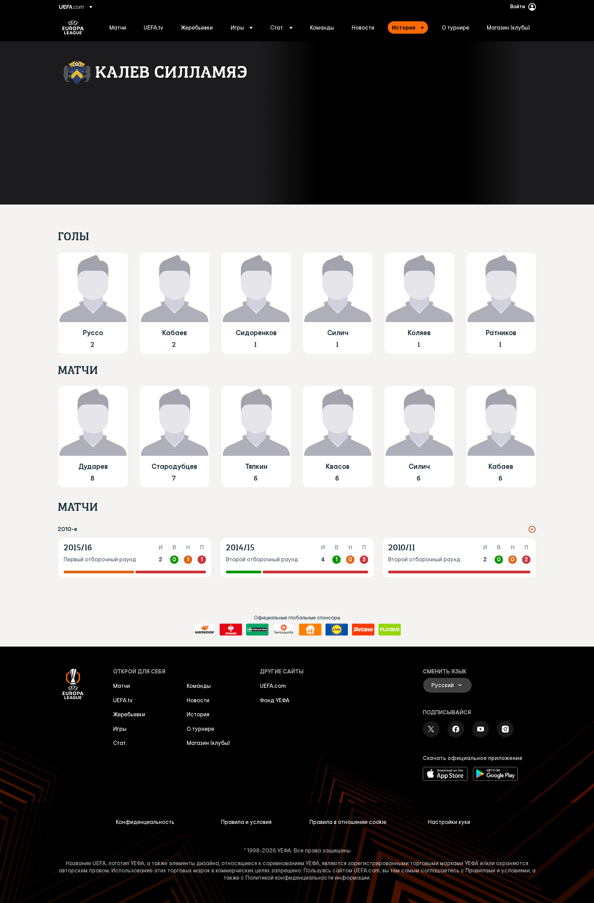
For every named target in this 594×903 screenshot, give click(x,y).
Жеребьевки (129, 714)
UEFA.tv (123, 700)
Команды (199, 686)
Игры (119, 729)
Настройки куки (449, 822)
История (198, 714)
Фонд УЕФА (274, 700)
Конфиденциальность (145, 822)
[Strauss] (231, 630)
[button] (241, 27)
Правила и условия (246, 822)
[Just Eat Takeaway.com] (310, 630)
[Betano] (363, 630)
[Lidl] (337, 630)
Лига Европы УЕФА (73, 27)
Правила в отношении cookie (347, 822)
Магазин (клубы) (208, 743)
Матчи (121, 686)
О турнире (200, 729)
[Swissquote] (284, 630)
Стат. (120, 743)
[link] (118, 27)
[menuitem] (118, 27)
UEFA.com (273, 686)
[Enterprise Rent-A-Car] (257, 630)
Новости (198, 700)
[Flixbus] (389, 630)
